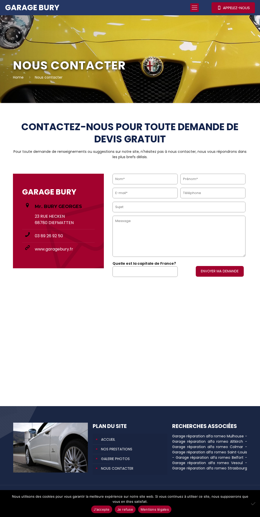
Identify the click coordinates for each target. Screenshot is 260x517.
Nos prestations (116, 449)
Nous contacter (117, 468)
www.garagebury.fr (54, 249)
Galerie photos (115, 458)
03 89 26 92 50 (49, 236)
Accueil (108, 439)
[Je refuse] (253, 503)
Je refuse (125, 509)
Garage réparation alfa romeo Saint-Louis (209, 452)
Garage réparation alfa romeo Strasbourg (209, 468)
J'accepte (101, 509)
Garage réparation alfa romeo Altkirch (207, 441)
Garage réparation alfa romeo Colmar (207, 446)
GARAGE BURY (32, 7)
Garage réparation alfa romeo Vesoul (207, 462)
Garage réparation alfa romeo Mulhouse (208, 436)
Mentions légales (155, 509)
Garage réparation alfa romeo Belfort (209, 457)
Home (18, 77)
